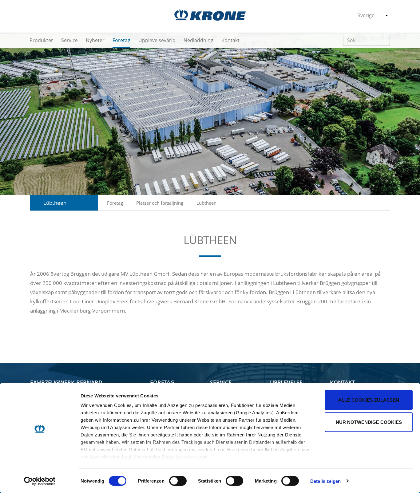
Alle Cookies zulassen (368, 400)
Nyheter (95, 40)
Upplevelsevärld (157, 40)
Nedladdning (198, 40)
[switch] (178, 481)
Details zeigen (325, 480)
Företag (121, 40)
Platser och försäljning (159, 203)
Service (69, 40)
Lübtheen (206, 203)
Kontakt (230, 40)
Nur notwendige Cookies (369, 421)
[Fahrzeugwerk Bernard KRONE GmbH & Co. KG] (210, 15)
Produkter (41, 40)
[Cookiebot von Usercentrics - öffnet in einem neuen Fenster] (40, 481)
